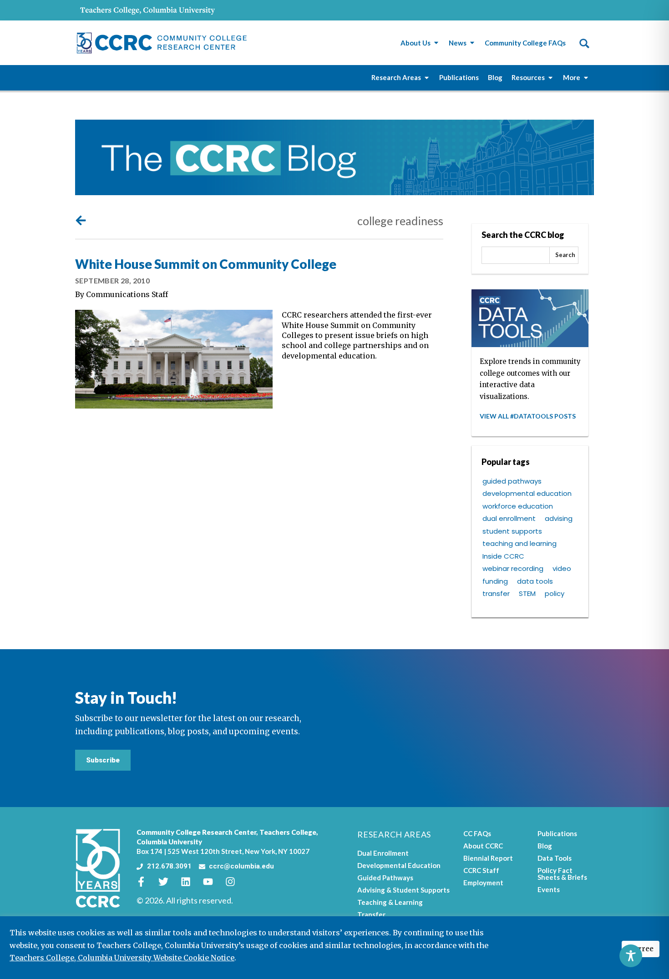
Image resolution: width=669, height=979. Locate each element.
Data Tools (554, 858)
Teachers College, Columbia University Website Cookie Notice (122, 957)
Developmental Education (399, 865)
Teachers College (287, 832)
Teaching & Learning (390, 902)
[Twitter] (168, 882)
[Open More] (586, 77)
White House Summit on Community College (205, 264)
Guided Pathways (385, 877)
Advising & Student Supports (403, 890)
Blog (544, 846)
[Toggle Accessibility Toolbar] (630, 956)
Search (565, 254)
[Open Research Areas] (426, 77)
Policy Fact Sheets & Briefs (562, 873)
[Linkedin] (191, 882)
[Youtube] (213, 882)
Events (548, 889)
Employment (483, 882)
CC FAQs (477, 833)
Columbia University (169, 842)
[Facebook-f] (146, 882)
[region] (334, 947)
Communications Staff (127, 294)
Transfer (371, 914)
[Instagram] (235, 882)
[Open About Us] (436, 43)
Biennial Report (488, 858)
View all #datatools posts (528, 416)
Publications (557, 833)
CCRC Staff (481, 870)
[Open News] (472, 43)
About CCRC (483, 846)
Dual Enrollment (383, 853)
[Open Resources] (550, 77)
